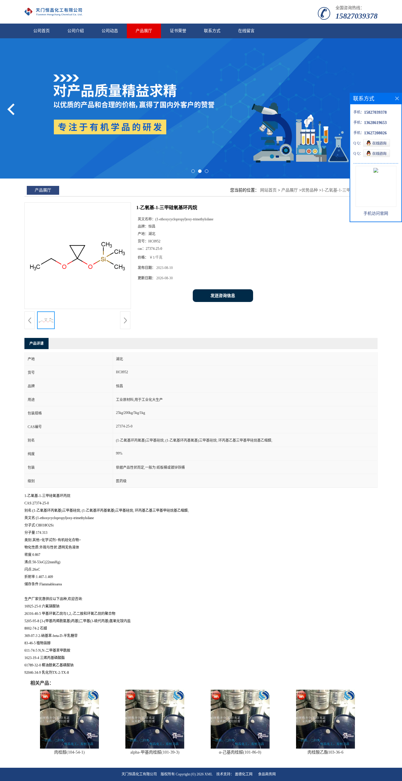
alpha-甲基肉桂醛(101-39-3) (155, 752)
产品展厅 (144, 31)
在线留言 (246, 31)
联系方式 (212, 31)
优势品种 (309, 190)
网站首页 (268, 190)
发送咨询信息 (222, 295)
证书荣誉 (178, 31)
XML (208, 774)
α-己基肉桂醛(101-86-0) (240, 752)
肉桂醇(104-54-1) (69, 752)
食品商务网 (267, 774)
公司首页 (41, 31)
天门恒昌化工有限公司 (139, 774)
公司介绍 (75, 31)
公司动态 (110, 31)
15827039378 (356, 16)
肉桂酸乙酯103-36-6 (325, 752)
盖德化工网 (244, 774)
